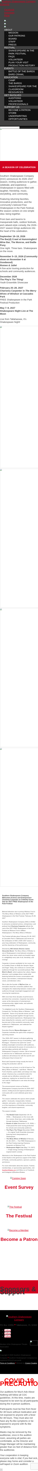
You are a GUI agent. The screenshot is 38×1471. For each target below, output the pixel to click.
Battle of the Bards (21, 71)
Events (9, 68)
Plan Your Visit (18, 62)
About (8, 29)
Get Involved (12, 95)
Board (12, 38)
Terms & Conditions (7, 1363)
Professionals (18, 104)
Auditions (14, 98)
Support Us (11, 107)
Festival (9, 47)
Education (11, 77)
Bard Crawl (16, 74)
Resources (15, 92)
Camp (11, 80)
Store (12, 113)
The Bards (15, 83)
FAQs (11, 56)
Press (12, 44)
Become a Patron (19, 110)
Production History (21, 65)
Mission (13, 32)
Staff (12, 41)
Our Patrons (16, 35)
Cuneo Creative (31, 1363)
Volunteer (15, 59)
